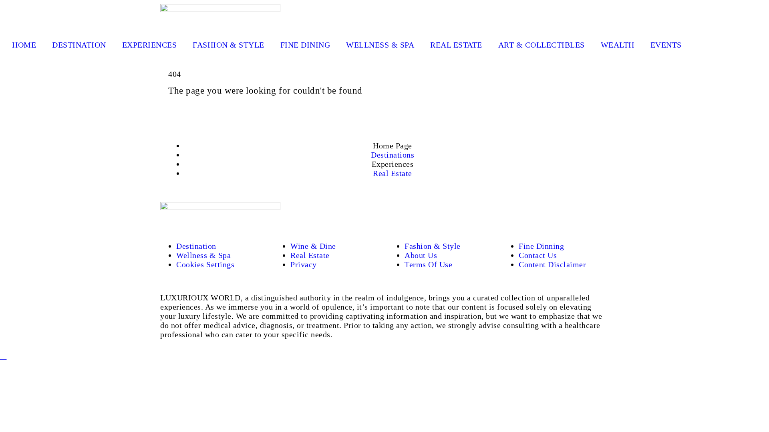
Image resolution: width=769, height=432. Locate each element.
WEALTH (617, 44)
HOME (24, 44)
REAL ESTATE (456, 44)
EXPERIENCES (149, 44)
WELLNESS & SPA (380, 44)
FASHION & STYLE (228, 44)
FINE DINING (305, 44)
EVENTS (666, 44)
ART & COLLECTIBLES (541, 44)
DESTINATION (79, 44)
